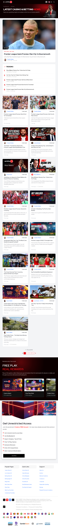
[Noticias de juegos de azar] (8, 517)
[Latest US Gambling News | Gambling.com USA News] (35, 517)
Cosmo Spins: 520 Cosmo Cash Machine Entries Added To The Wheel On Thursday (15, 304)
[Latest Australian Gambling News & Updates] (8, 514)
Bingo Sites (7, 481)
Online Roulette (25, 478)
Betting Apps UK (8, 478)
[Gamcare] (16, 523)
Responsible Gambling (44, 484)
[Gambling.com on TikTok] (4, 508)
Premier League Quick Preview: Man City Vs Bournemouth (27, 54)
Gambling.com (6, 6)
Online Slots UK (25, 470)
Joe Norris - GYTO (38, 301)
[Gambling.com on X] (4, 501)
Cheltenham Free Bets (10, 493)
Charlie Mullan (10, 59)
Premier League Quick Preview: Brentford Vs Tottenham (15, 114)
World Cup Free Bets (9, 490)
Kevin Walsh (9, 301)
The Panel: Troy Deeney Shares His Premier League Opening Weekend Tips (14, 146)
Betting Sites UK (8, 476)
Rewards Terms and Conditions (46, 490)
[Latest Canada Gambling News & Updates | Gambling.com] (25, 514)
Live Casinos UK (8, 473)
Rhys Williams (37, 174)
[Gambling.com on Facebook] (10, 501)
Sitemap (41, 487)
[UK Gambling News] (4, 514)
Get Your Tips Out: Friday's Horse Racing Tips (42, 304)
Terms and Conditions (21, 507)
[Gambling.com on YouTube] (7, 501)
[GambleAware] (24, 523)
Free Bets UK (25, 481)
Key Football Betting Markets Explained (41, 272)
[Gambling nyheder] (32, 514)
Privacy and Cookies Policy (35, 507)
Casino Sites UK (8, 470)
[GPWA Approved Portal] (47, 523)
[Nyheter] (32, 517)
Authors (41, 473)
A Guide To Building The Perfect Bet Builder (41, 209)
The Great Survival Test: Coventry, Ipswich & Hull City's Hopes (13, 272)
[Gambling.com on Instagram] (13, 501)
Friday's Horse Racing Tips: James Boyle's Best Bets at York (42, 146)
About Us (41, 470)
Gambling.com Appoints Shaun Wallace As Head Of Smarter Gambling (15, 178)
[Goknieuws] (14, 514)
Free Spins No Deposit (26, 487)
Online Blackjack (25, 476)
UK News (12, 6)
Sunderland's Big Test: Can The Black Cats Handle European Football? (15, 241)
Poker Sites (7, 487)
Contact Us (42, 478)
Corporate (42, 481)
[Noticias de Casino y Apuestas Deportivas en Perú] (21, 517)
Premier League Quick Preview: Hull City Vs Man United (42, 114)
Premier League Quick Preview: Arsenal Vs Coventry (15, 209)
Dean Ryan (9, 174)
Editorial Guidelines (44, 476)
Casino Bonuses (25, 473)
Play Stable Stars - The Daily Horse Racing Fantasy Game (15, 336)
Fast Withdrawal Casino (27, 484)
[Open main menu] (4, 2)
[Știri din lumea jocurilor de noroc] (25, 517)
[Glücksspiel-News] (11, 514)
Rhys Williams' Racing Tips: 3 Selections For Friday (41, 178)
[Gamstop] (10, 523)
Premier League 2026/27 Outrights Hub (42, 240)
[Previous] (35, 353)
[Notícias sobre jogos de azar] (21, 514)
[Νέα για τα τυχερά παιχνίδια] (39, 514)
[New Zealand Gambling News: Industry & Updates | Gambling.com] (14, 517)
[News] (4, 517)
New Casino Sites (8, 484)
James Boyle (37, 143)
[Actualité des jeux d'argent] (18, 514)
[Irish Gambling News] (53, 514)
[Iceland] (42, 514)
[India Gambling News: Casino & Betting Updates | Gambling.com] (49, 514)
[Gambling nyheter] (18, 517)
